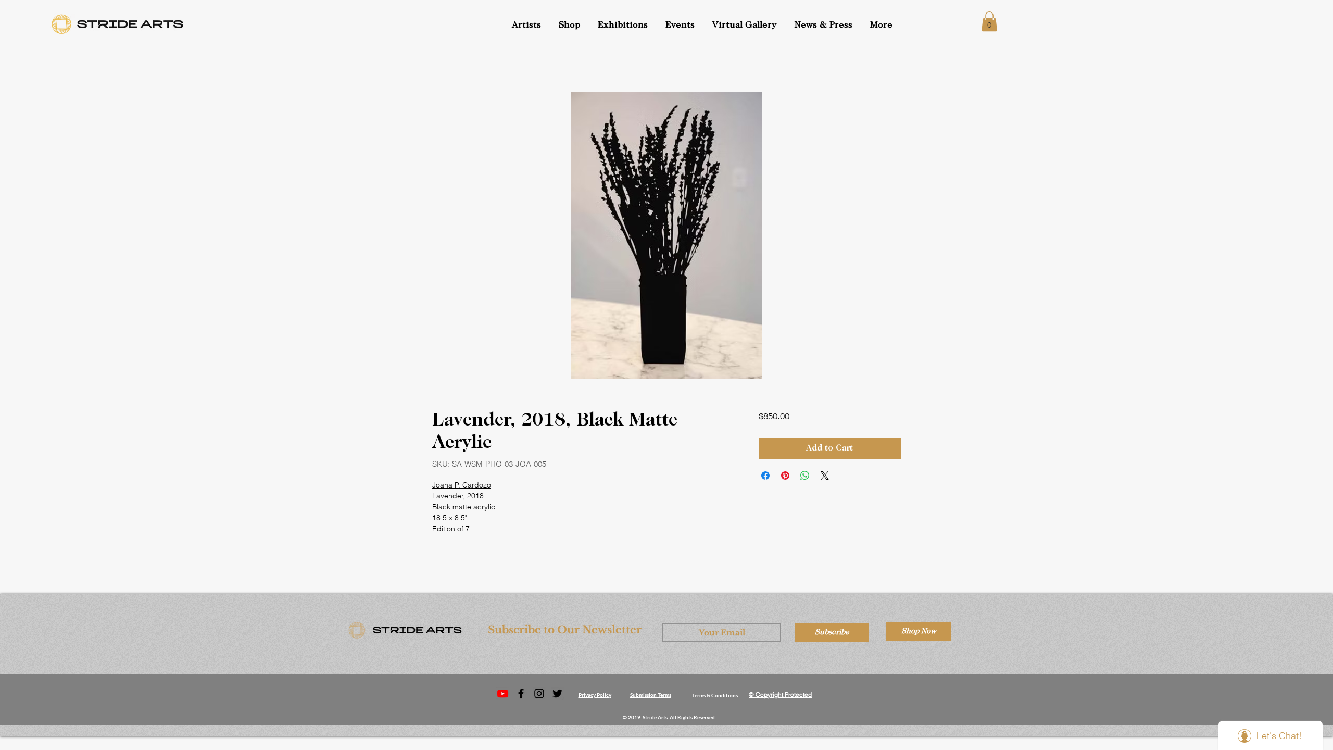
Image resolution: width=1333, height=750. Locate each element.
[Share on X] (825, 475)
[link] (989, 21)
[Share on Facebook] (765, 475)
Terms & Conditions (715, 695)
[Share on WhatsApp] (805, 475)
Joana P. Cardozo (461, 485)
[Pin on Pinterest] (785, 475)
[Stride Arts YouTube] (502, 693)
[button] (681, 25)
